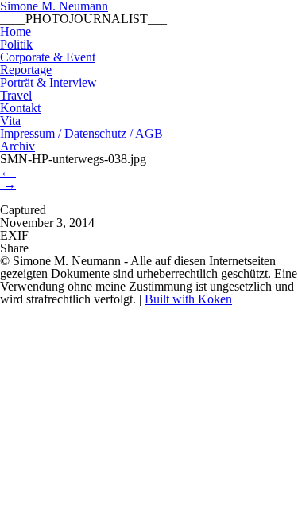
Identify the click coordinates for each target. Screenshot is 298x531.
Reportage (26, 69)
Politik (16, 44)
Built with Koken (188, 299)
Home (15, 31)
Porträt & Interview (48, 82)
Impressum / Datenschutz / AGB (81, 133)
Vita (10, 120)
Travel (16, 95)
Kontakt (20, 108)
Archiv (17, 146)
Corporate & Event (47, 57)
